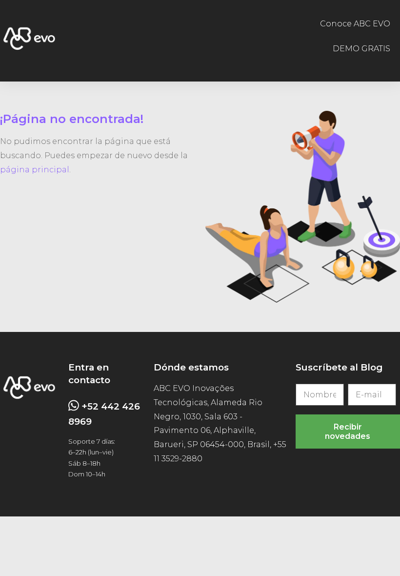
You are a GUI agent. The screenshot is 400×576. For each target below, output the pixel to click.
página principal (34, 169)
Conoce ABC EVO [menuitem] (355, 23)
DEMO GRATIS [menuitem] (361, 48)
